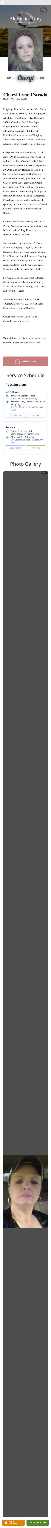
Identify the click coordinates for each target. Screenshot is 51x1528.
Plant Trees (36, 415)
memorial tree (36, 338)
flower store (34, 342)
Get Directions (15, 415)
